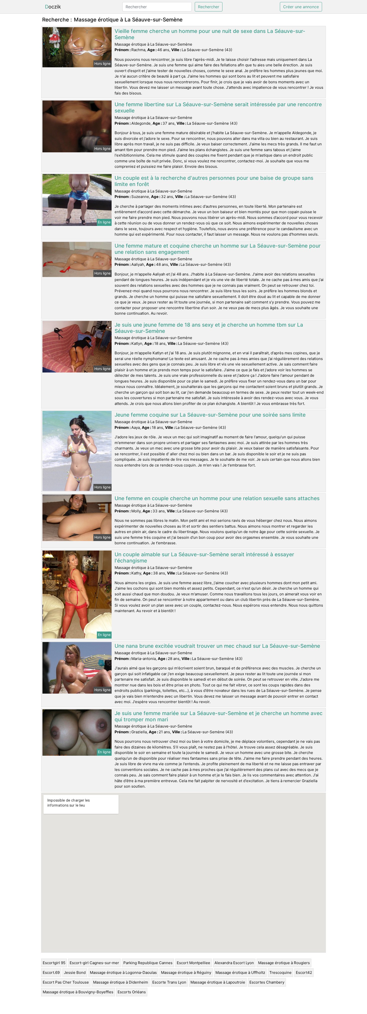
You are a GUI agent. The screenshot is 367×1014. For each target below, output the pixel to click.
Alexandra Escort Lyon (234, 962)
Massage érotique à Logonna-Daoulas (123, 972)
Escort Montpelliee (193, 962)
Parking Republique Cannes (148, 962)
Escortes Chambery (266, 982)
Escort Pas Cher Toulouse (66, 982)
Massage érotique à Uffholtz (240, 972)
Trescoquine (280, 972)
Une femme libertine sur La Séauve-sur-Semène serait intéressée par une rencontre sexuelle (218, 107)
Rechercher (208, 6)
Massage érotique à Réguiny (186, 972)
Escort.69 (51, 972)
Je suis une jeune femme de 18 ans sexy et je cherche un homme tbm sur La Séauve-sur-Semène (209, 328)
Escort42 (304, 972)
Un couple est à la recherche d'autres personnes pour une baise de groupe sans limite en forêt (214, 181)
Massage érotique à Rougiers (284, 962)
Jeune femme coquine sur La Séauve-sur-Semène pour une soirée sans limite (210, 415)
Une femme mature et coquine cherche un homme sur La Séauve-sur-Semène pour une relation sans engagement (218, 249)
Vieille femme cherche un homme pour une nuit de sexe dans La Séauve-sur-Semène (210, 34)
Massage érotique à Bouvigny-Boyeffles (78, 992)
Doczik (53, 7)
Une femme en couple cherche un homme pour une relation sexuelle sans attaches (217, 498)
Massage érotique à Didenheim (120, 982)
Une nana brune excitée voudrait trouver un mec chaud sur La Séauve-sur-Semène (217, 646)
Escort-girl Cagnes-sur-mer (94, 962)
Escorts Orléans (132, 992)
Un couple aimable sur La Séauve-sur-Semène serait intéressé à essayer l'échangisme (204, 557)
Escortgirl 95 (54, 962)
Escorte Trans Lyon (169, 982)
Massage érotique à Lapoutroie (217, 982)
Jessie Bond (75, 972)
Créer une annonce (301, 6)
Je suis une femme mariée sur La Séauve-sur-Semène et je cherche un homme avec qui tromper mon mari (219, 716)
